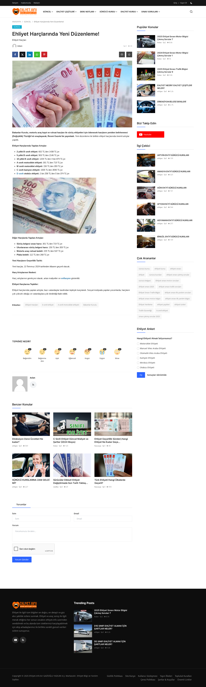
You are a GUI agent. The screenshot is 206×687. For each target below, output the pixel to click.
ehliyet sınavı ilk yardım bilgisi (177, 298)
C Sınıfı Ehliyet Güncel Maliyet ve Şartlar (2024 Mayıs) (70, 440)
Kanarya (97, 446)
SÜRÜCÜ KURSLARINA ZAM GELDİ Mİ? (30, 481)
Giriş (175, 3)
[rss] (23, 640)
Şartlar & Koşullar (166, 679)
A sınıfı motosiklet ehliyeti (68, 304)
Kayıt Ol (183, 3)
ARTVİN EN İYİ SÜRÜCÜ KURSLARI (173, 155)
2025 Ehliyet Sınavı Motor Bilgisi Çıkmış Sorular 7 (172, 37)
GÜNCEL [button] (47, 11)
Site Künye (130, 676)
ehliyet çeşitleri (163, 304)
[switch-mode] (192, 3)
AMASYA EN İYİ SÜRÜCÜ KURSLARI (173, 171)
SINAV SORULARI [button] (149, 11)
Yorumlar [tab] (21, 504)
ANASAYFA (16, 21)
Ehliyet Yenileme (145, 304)
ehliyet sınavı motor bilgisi (149, 298)
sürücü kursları (155, 274)
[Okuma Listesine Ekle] (129, 54)
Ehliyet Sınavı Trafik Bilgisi (149, 292)
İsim (14, 513)
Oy (141, 375)
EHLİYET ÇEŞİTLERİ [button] (65, 11)
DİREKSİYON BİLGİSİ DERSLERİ (171, 101)
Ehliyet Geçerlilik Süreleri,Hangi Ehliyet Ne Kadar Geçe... (111, 440)
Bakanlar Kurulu (90, 304)
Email (76, 513)
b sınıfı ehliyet (48, 304)
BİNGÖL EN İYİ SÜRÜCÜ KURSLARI (173, 236)
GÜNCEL (27, 21)
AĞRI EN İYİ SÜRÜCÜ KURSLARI (172, 187)
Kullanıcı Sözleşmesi (147, 676)
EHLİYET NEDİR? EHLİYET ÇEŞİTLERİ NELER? (174, 86)
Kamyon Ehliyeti (147, 358)
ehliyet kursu (160, 268)
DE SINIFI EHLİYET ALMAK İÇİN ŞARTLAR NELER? (110, 643)
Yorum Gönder (22, 559)
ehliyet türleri (180, 304)
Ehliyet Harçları (31, 304)
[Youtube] (15, 640)
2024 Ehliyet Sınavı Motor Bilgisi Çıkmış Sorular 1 (172, 54)
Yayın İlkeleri (166, 676)
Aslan (32, 377)
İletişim (15, 3)
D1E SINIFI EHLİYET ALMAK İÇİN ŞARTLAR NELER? (110, 627)
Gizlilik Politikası (115, 676)
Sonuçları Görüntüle (156, 375)
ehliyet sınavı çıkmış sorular (177, 274)
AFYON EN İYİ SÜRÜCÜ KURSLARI (172, 204)
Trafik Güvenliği (145, 310)
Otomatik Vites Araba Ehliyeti (153, 353)
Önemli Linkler (184, 679)
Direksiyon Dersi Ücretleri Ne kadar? (27, 440)
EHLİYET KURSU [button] (128, 11)
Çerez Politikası (148, 679)
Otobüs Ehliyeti (147, 367)
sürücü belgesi (145, 280)
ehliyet (15, 446)
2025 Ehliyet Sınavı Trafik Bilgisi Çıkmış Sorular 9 (172, 70)
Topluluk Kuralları (183, 676)
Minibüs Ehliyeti (147, 362)
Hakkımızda (26, 3)
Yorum (15, 525)
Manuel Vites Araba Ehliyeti (153, 348)
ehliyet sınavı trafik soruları (170, 286)
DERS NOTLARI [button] (87, 11)
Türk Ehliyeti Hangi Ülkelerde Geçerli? (109, 481)
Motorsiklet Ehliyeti (149, 343)
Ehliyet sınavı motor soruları (167, 280)
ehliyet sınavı (175, 268)
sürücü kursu (144, 268)
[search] (191, 11)
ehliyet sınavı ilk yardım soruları (178, 292)
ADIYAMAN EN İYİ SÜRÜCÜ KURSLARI (174, 220)
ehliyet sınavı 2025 (146, 286)
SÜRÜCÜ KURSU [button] (107, 11)
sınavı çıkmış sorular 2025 (149, 316)
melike (56, 487)
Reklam (37, 3)
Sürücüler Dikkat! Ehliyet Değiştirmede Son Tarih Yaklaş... (70, 481)
